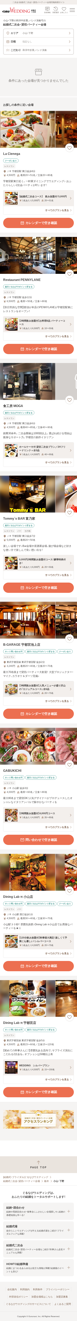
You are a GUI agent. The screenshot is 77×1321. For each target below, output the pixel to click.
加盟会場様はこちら (42, 1296)
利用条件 (37, 1289)
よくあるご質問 (62, 1304)
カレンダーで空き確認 (41, 223)
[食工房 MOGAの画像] (38, 381)
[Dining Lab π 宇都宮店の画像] (38, 998)
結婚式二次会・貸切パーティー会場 (21, 1181)
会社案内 (12, 1289)
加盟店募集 (62, 1296)
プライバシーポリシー (57, 1289)
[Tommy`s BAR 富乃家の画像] (38, 494)
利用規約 (25, 1289)
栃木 (46, 1181)
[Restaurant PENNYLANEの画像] (38, 255)
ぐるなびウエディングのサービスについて (28, 1304)
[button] (38, 1211)
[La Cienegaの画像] (38, 129)
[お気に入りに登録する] (69, 147)
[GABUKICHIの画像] (38, 746)
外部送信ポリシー (18, 1296)
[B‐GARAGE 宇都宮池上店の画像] (38, 620)
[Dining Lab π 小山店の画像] (38, 872)
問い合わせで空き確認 (41, 839)
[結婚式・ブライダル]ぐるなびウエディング (25, 1177)
